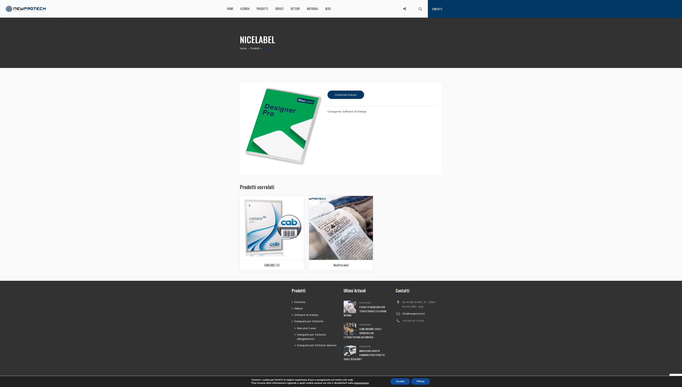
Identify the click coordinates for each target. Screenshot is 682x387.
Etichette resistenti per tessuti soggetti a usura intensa (365, 311)
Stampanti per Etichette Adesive (317, 345)
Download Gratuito (346, 94)
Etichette (299, 302)
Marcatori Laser (306, 328)
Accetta (400, 381)
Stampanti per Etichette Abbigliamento (311, 337)
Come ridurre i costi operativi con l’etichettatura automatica (362, 333)
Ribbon (298, 308)
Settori (295, 9)
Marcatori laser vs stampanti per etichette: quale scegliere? (364, 355)
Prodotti (262, 9)
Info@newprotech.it (413, 313)
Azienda (245, 9)
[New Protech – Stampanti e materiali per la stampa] (25, 9)
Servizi (279, 9)
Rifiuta (420, 381)
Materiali (312, 9)
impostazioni (361, 383)
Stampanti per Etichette (308, 321)
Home (230, 9)
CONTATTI (437, 9)
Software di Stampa (354, 111)
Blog (328, 9)
